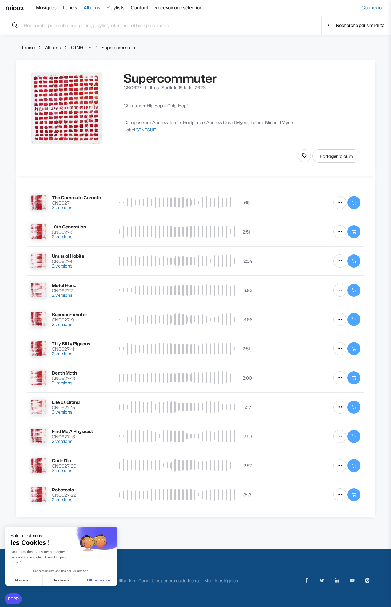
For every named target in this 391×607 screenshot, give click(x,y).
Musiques (46, 7)
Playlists (115, 7)
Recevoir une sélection (178, 7)
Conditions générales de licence (169, 581)
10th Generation (69, 226)
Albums (92, 7)
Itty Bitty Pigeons (71, 343)
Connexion (372, 7)
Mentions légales (221, 581)
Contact (139, 7)
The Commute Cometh (76, 197)
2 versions (62, 207)
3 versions (62, 412)
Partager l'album (336, 156)
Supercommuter (119, 47)
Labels (70, 7)
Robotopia (63, 489)
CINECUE (81, 47)
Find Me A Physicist (72, 431)
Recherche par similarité (360, 25)
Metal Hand (64, 285)
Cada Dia (61, 460)
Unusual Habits (68, 256)
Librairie (27, 47)
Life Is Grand (66, 402)
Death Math (64, 373)
